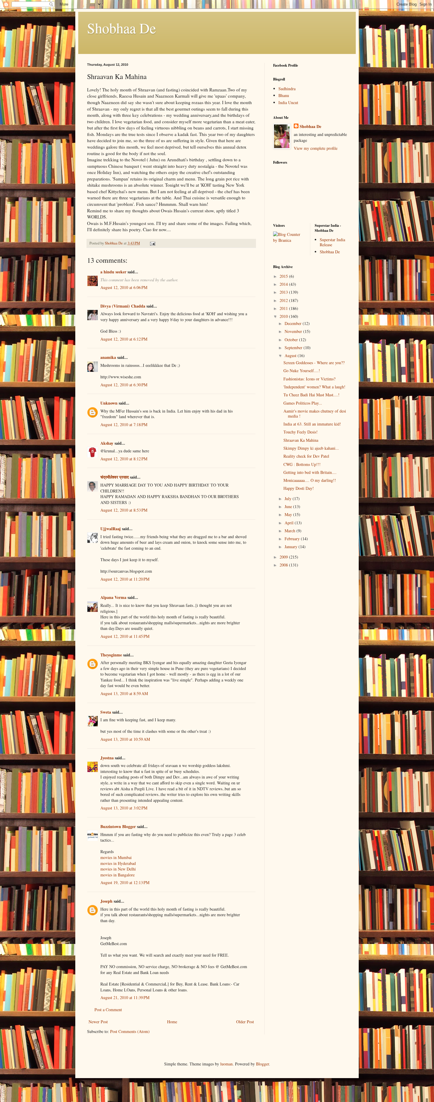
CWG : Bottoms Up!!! (302, 464)
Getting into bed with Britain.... (310, 472)
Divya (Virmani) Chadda (122, 306)
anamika (108, 357)
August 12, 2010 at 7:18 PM (123, 424)
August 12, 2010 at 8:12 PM (123, 459)
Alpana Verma (113, 597)
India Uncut (288, 102)
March (290, 530)
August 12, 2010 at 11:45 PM (124, 636)
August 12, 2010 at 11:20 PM (124, 579)
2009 (284, 557)
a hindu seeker (113, 272)
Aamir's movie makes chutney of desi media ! (314, 413)
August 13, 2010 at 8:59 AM (124, 693)
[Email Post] (152, 243)
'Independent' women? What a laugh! (314, 387)
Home (172, 1021)
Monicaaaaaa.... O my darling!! (309, 480)
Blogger (262, 1064)
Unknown (109, 403)
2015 (284, 276)
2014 (284, 284)
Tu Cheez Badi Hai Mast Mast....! (311, 395)
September (294, 347)
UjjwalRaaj (110, 528)
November (294, 331)
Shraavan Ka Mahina (300, 440)
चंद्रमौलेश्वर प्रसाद (114, 477)
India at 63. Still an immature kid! (312, 424)
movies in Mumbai (116, 857)
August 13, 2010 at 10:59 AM (125, 739)
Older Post (245, 1021)
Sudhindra (287, 88)
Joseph (106, 901)
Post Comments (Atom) (130, 1031)
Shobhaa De (121, 27)
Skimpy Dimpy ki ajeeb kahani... (311, 448)
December (294, 323)
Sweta (105, 712)
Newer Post (98, 1021)
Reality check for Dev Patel (306, 456)
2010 (284, 316)
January (291, 546)
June (289, 506)
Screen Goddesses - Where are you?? (314, 362)
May (289, 514)
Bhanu (283, 95)
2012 (284, 300)
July (289, 498)
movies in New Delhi (118, 869)
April (290, 522)
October (292, 339)
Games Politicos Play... (302, 403)
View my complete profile (315, 148)
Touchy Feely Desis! (300, 432)
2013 (284, 292)
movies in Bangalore (117, 875)
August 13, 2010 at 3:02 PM (123, 808)
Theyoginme (111, 655)
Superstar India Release (332, 242)
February (293, 538)
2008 (284, 565)
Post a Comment (108, 1009)
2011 (284, 308)
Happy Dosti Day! (298, 488)
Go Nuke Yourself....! (301, 370)
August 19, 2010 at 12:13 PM (124, 882)
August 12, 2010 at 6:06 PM (123, 287)
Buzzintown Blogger (118, 826)
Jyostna (107, 758)
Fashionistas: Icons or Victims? (309, 379)
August (291, 355)
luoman (226, 1064)
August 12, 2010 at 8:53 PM (123, 510)
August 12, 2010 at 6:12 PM (123, 339)
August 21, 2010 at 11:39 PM (124, 997)
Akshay (106, 443)
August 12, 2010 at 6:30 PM (123, 384)
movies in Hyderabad (118, 863)
